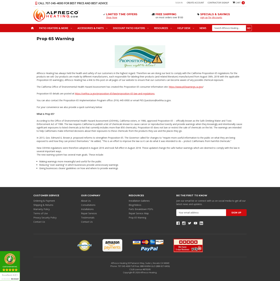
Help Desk (184, 28)
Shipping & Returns (43, 204)
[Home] (32, 28)
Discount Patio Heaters (129, 28)
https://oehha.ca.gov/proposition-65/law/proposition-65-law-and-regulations (115, 93)
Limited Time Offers (121, 14)
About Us (86, 200)
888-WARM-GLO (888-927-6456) (155, 266)
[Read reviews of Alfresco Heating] (188, 245)
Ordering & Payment (44, 200)
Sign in (179, 2)
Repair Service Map (139, 213)
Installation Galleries (139, 200)
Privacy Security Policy (45, 217)
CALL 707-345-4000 (73, 3)
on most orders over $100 (169, 17)
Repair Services (89, 213)
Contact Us (39, 221)
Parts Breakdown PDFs (141, 209)
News (202, 28)
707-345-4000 (124, 266)
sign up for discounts (211, 17)
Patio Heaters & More (54, 28)
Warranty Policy (41, 209)
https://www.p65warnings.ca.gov (186, 86)
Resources (161, 28)
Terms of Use (40, 213)
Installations (87, 209)
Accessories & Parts (90, 28)
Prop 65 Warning (137, 217)
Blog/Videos (135, 204)
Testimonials (87, 217)
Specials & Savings (215, 14)
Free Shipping (166, 14)
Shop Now (111, 17)
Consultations (88, 204)
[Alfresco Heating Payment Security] (84, 245)
